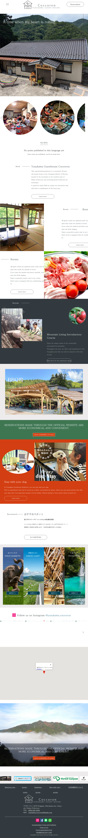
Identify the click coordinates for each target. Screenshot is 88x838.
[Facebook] (41, 820)
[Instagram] (14, 615)
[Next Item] (83, 632)
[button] (7, 4)
